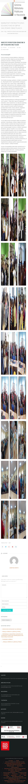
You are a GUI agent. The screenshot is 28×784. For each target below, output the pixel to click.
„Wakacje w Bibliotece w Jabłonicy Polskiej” (12, 641)
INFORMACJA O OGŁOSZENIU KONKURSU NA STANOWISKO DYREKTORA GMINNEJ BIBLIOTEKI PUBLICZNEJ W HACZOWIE (12, 635)
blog (19, 47)
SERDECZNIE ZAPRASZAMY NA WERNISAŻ (11, 629)
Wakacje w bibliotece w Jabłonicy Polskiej (11, 631)
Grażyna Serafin (14, 567)
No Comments (12, 47)
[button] (25, 18)
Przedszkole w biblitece (7, 639)
